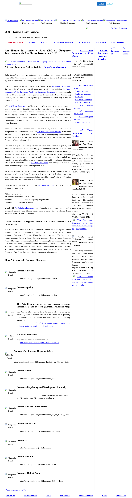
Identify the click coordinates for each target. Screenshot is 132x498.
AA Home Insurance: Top (16, 490)
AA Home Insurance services (49, 132)
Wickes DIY (121, 496)
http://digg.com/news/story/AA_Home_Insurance (39, 343)
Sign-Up (110, 4)
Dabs (49, 496)
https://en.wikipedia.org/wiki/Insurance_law (37, 379)
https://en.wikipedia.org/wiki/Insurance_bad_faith (40, 431)
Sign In (101, 4)
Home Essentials (86, 496)
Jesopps (32, 42)
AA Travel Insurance (83, 100)
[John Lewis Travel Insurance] (67, 20)
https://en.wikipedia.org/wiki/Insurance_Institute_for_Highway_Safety (42, 362)
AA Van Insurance (82, 102)
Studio (104, 496)
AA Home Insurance (18, 106)
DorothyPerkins (30, 496)
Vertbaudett (101, 42)
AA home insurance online (126, 51)
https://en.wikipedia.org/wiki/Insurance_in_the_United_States (44, 415)
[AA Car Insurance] (46, 20)
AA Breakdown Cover (61, 86)
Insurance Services (15, 42)
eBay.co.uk (10, 496)
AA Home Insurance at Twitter (82, 133)
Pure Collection (117, 42)
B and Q (44, 42)
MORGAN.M (84, 42)
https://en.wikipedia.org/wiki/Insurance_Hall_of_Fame (42, 481)
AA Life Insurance (82, 122)
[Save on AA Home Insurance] (11, 20)
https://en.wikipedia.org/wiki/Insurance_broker (38, 278)
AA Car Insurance (21, 92)
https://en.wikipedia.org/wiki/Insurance (35, 448)
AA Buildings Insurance (24, 208)
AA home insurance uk (115, 51)
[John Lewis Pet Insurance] (92, 20)
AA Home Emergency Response (42, 92)
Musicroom (65, 496)
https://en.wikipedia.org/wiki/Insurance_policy (38, 295)
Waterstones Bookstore (63, 42)
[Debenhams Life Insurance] (115, 20)
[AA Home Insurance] (29, 20)
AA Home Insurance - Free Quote (82, 53)
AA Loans (79, 97)
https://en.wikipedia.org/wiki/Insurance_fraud (38, 464)
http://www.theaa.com (55, 67)
